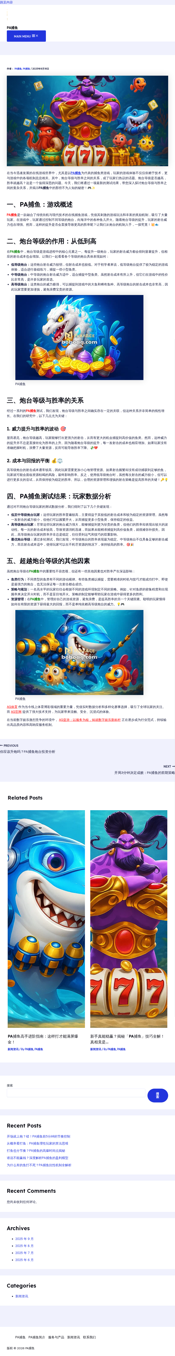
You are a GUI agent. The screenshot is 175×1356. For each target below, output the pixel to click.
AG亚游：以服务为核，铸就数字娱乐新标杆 (90, 720)
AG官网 (16, 712)
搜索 (10, 1085)
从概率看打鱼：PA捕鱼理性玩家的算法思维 (37, 1144)
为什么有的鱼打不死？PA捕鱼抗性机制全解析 (39, 1165)
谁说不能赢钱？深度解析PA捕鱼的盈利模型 (37, 1158)
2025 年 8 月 (24, 1246)
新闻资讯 (13, 1049)
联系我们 (89, 1337)
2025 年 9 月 (24, 1239)
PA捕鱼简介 (37, 1337)
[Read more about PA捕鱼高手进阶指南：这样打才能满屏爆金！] (46, 1027)
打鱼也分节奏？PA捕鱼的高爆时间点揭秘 (36, 1151)
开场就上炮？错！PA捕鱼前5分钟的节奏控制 (38, 1137)
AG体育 (12, 707)
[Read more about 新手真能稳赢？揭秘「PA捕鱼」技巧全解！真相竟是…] (128, 1027)
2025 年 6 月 (24, 1260)
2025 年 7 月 (24, 1253)
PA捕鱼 (12, 28)
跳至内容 (6, 2)
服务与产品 (56, 1337)
